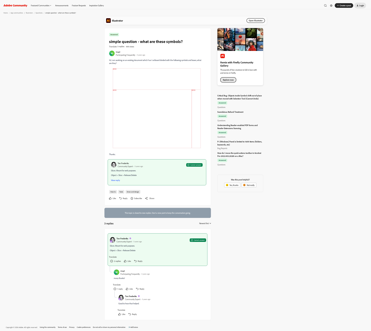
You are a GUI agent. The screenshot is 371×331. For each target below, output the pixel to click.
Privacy (71, 327)
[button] (344, 5)
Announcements (61, 5)
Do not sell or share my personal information (109, 327)
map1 (118, 52)
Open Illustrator (256, 20)
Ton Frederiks (123, 163)
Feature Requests (79, 5)
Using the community (48, 327)
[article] (157, 249)
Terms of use (62, 327)
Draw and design (133, 192)
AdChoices (134, 327)
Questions (39, 13)
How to (113, 192)
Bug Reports (222, 148)
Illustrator (29, 13)
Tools (121, 192)
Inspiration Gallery (96, 5)
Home (5, 13)
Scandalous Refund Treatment (230, 112)
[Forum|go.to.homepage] (15, 5)
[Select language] (331, 5)
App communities (17, 13)
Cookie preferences (84, 327)
